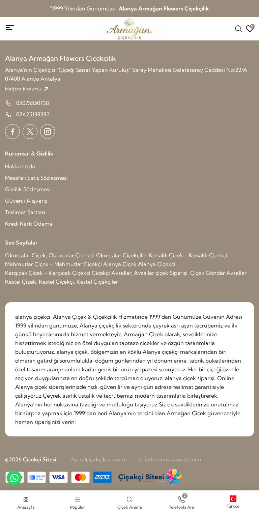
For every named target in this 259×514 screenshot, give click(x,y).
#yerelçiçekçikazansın (97, 459)
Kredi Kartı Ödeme (29, 223)
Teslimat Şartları (25, 212)
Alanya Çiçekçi (156, 264)
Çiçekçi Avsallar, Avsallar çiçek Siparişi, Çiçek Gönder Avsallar (169, 272)
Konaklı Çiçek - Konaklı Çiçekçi (188, 255)
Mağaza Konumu (23, 88)
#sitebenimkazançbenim (170, 459)
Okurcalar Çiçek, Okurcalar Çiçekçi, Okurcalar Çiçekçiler (76, 255)
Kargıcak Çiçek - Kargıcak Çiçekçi (47, 272)
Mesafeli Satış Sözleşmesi (36, 177)
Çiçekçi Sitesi (39, 459)
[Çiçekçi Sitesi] (148, 477)
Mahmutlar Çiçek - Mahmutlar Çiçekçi (53, 264)
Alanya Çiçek (120, 264)
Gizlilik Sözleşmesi (28, 189)
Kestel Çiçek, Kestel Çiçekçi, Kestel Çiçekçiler (61, 281)
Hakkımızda (20, 166)
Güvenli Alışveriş (26, 200)
